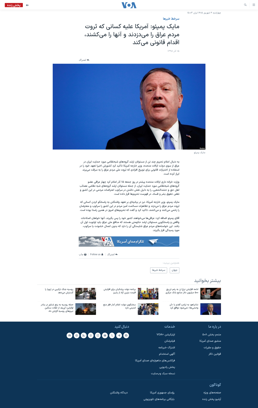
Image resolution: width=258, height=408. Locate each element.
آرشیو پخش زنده (211, 399)
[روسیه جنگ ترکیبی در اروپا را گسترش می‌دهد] (85, 294)
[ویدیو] (27, 5)
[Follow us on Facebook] (126, 335)
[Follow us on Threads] (91, 335)
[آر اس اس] (83, 335)
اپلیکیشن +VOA (166, 335)
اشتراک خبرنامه (166, 348)
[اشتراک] (69, 335)
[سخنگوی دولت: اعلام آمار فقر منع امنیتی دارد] (148, 309)
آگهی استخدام (167, 354)
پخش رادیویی (167, 367)
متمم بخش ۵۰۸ (211, 335)
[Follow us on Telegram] (119, 335)
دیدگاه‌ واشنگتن (119, 393)
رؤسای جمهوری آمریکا (162, 393)
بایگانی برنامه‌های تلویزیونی (158, 399)
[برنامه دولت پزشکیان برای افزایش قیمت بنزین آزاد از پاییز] (148, 294)
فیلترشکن (169, 341)
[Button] (84, 60)
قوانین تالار (215, 354)
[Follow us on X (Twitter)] (112, 335)
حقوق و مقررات (212, 348)
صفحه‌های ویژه (212, 393)
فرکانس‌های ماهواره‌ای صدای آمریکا (155, 361)
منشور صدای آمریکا (210, 341)
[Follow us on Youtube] (105, 335)
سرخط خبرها (171, 19)
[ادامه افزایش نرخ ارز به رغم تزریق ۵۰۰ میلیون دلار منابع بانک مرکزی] (210, 294)
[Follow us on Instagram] (98, 335)
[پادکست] (76, 335)
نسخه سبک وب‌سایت (163, 374)
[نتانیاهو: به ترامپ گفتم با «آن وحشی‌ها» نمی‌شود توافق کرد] (210, 309)
